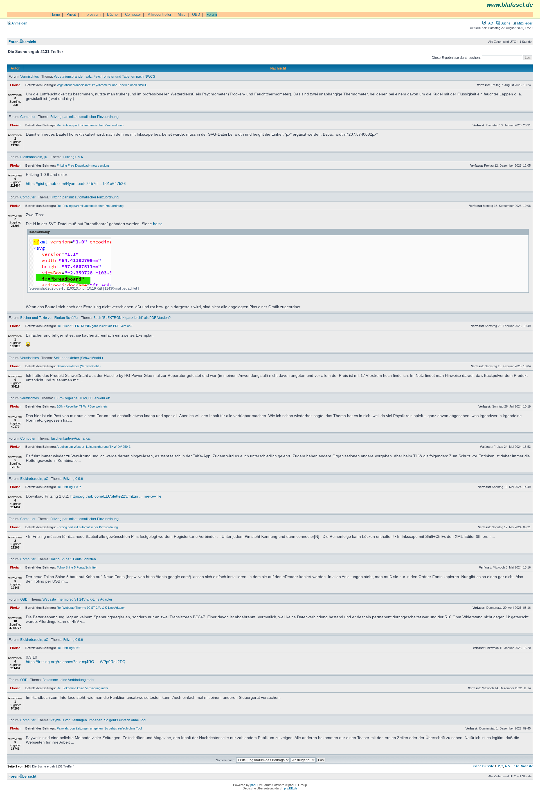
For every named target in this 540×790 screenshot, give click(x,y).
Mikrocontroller (159, 14)
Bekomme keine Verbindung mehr (68, 680)
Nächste (527, 766)
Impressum (91, 14)
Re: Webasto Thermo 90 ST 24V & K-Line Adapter (91, 607)
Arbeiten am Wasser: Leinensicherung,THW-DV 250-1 (93, 446)
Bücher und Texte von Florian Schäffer (49, 317)
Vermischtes (29, 76)
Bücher (113, 14)
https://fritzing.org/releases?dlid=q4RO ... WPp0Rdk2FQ (75, 661)
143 (516, 766)
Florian (15, 85)
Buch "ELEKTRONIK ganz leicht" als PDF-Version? (132, 317)
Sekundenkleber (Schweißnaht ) (78, 358)
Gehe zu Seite (483, 766)
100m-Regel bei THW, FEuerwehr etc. (82, 398)
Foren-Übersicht (22, 42)
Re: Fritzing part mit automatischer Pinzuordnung (90, 125)
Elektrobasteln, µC (34, 157)
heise (158, 223)
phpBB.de (290, 788)
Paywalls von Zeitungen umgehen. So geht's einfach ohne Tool (98, 720)
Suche (505, 23)
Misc (182, 14)
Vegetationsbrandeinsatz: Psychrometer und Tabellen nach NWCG (104, 76)
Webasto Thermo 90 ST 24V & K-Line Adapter (77, 599)
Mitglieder (524, 23)
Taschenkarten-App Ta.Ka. (70, 438)
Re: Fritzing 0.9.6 (68, 648)
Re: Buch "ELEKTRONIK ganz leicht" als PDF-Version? (94, 326)
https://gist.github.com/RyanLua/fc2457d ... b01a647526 (76, 183)
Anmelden (19, 23)
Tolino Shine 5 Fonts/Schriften (73, 559)
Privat (71, 14)
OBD (196, 14)
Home (55, 14)
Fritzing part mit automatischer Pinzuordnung (84, 116)
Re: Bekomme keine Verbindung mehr (82, 688)
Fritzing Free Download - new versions (83, 165)
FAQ (489, 23)
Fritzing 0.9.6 (73, 157)
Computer (133, 14)
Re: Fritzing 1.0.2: (69, 487)
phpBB (254, 785)
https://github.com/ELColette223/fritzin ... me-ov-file (115, 496)
